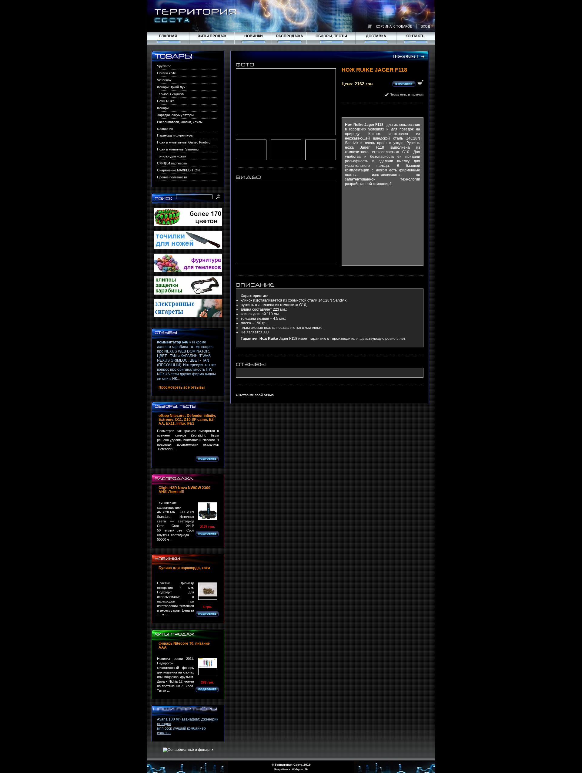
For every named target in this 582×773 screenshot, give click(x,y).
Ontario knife (166, 73)
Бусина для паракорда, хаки (184, 568)
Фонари (163, 108)
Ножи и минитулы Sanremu (178, 149)
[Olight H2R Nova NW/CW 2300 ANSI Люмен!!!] (207, 511)
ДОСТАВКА (376, 36)
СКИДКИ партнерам (172, 163)
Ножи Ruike (166, 101)
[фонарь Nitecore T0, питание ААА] (207, 666)
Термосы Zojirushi (170, 94)
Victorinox (164, 80)
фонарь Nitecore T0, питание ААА (184, 646)
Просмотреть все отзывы (182, 388)
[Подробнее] (207, 459)
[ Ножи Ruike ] (405, 57)
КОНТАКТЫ (416, 36)
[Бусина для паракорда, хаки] (207, 591)
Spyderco (164, 66)
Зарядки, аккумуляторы (175, 115)
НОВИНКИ (253, 36)
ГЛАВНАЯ (168, 36)
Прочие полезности (172, 177)
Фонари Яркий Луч (171, 87)
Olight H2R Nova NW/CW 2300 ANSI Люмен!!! (184, 490)
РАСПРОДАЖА (289, 36)
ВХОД (425, 26)
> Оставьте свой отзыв (255, 395)
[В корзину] (407, 83)
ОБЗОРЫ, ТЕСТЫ (331, 36)
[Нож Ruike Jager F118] (286, 101)
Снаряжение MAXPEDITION (178, 170)
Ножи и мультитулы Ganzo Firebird (183, 142)
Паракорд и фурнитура (174, 135)
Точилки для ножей (171, 156)
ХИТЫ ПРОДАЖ (212, 36)
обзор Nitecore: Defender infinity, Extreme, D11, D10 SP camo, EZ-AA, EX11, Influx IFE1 (187, 420)
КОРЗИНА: (384, 26)
